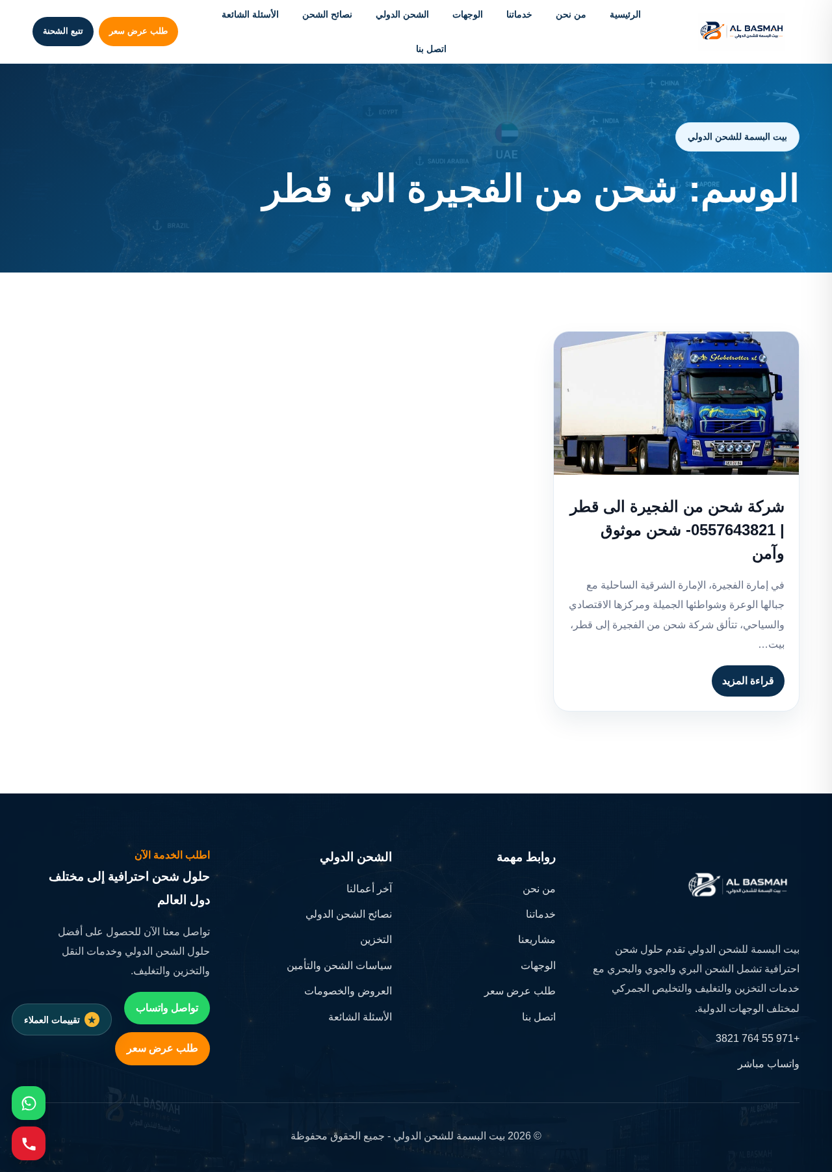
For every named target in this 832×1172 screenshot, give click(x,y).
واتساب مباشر (769, 1063)
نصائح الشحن (327, 14)
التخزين (376, 939)
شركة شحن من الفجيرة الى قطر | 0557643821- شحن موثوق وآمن (677, 530)
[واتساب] (29, 1103)
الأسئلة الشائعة (250, 14)
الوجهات (467, 14)
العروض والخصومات (348, 990)
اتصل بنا (431, 49)
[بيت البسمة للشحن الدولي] (742, 32)
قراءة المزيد (748, 680)
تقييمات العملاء (52, 1020)
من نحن (571, 14)
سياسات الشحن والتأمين (339, 965)
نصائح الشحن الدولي (349, 914)
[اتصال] (29, 1143)
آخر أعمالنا (369, 888)
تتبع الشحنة (63, 31)
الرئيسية (625, 14)
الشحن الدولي (402, 14)
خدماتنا (519, 14)
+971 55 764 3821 (758, 1038)
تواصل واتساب (167, 1007)
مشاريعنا (537, 939)
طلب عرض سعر (138, 31)
